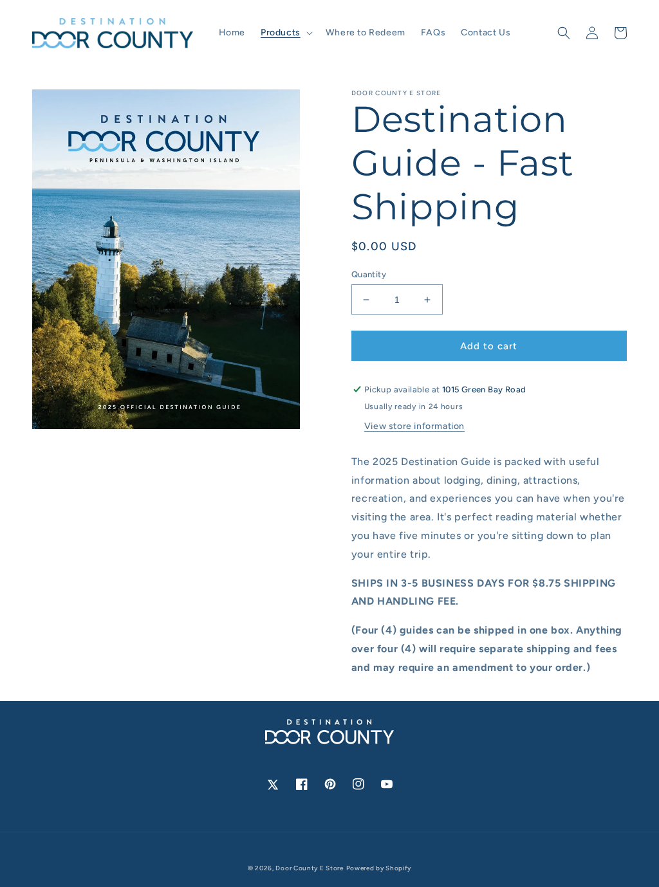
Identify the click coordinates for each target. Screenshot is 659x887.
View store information (414, 426)
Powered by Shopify (379, 868)
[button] (285, 32)
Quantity (368, 274)
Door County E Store (309, 868)
